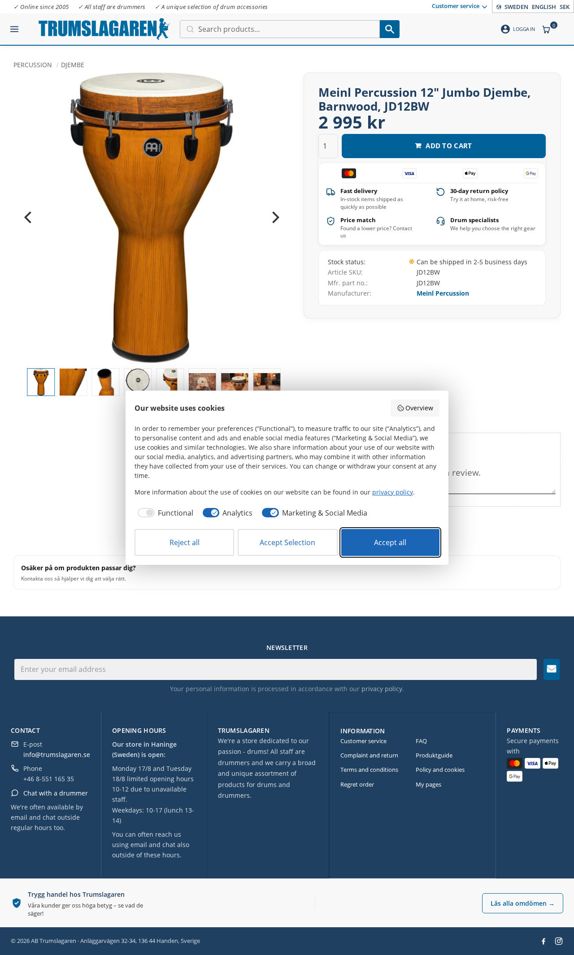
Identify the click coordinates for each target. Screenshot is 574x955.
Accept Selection (287, 542)
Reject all (185, 542)
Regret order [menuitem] (357, 784)
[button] (14, 25)
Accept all (390, 542)
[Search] (390, 29)
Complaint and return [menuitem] (369, 755)
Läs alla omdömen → (523, 903)
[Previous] (28, 218)
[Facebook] (543, 941)
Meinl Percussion (443, 293)
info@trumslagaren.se (56, 754)
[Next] (275, 218)
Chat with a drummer (55, 793)
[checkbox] (164, 513)
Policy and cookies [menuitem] (440, 770)
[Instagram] (558, 941)
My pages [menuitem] (428, 784)
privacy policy (381, 688)
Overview (419, 408)
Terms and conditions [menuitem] (369, 770)
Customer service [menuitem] (455, 6)
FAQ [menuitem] (421, 741)
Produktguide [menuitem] (434, 755)
